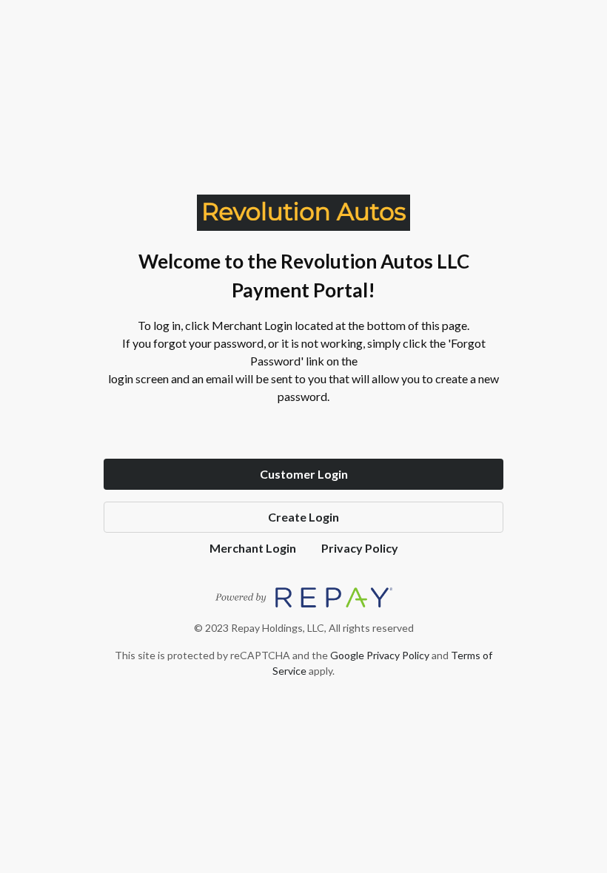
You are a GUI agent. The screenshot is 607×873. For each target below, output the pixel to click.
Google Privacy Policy (379, 655)
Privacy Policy (359, 548)
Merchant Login (252, 548)
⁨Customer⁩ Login (304, 474)
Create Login (303, 517)
